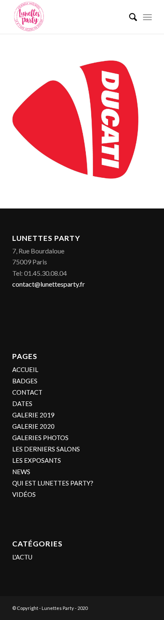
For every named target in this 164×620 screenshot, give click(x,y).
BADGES (24, 381)
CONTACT (27, 392)
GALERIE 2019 (33, 415)
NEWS (21, 471)
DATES (22, 403)
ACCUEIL (25, 369)
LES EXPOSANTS (36, 460)
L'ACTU (22, 557)
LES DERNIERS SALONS (46, 449)
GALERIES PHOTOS (40, 437)
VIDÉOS (24, 494)
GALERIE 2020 (33, 426)
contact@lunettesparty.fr (48, 284)
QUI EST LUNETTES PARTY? (52, 483)
